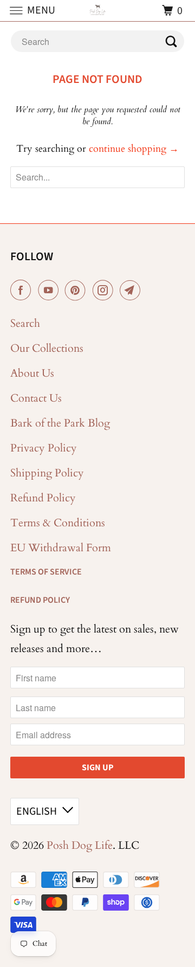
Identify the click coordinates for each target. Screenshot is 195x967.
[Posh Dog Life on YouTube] (50, 290)
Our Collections (46, 348)
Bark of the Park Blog (60, 423)
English (36, 811)
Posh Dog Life (80, 845)
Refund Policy (43, 498)
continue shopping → (134, 149)
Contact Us (36, 398)
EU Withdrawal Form (60, 547)
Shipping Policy (47, 473)
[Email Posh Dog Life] (132, 290)
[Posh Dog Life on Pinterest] (77, 290)
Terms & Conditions (57, 522)
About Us (32, 373)
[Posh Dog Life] (97, 10)
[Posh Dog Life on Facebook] (22, 290)
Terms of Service (46, 572)
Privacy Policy (43, 448)
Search (25, 323)
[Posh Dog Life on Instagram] (105, 290)
